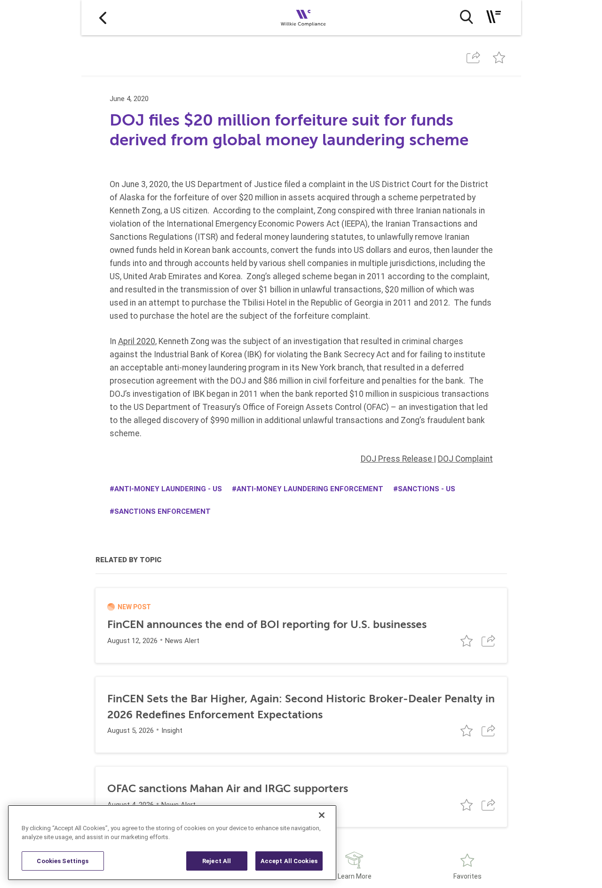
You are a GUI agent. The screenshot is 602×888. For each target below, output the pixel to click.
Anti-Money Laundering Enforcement (310, 489)
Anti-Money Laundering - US (168, 489)
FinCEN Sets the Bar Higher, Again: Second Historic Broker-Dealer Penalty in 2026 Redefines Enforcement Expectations (301, 707)
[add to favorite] (499, 57)
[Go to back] (102, 17)
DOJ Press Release (397, 459)
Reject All (216, 860)
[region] (172, 842)
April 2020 (136, 341)
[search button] (466, 17)
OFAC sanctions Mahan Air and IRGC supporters (227, 788)
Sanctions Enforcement (162, 511)
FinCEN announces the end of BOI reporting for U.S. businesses (267, 624)
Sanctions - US (426, 489)
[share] (473, 57)
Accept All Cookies (289, 860)
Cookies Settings (62, 860)
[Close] (321, 815)
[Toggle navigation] (493, 16)
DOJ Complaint (465, 459)
